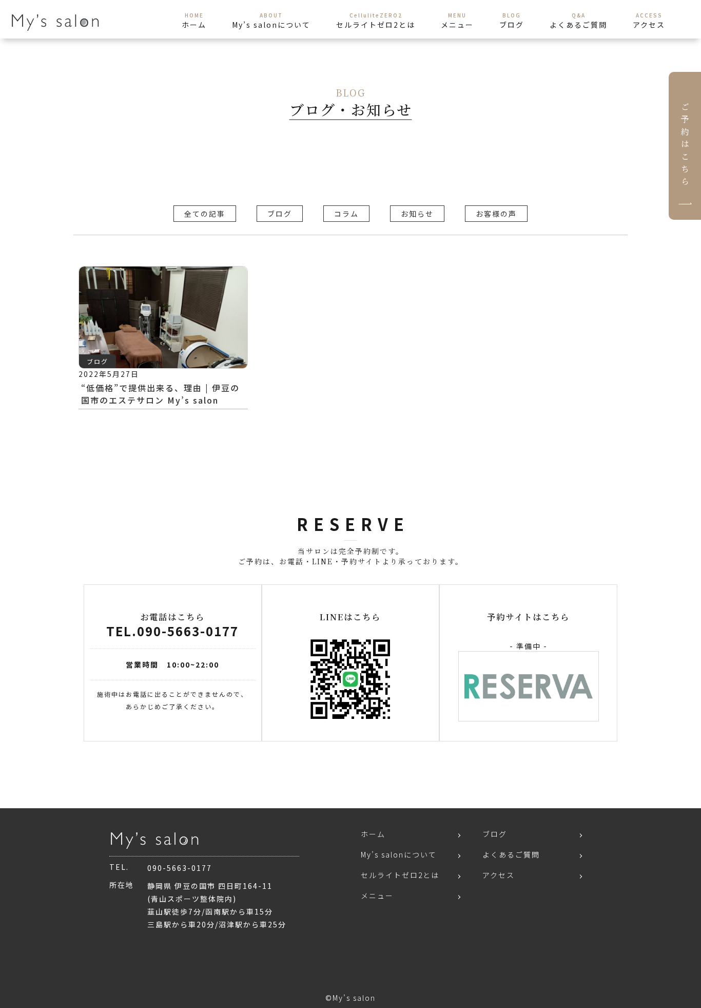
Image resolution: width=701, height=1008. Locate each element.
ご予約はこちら (685, 146)
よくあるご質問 (511, 854)
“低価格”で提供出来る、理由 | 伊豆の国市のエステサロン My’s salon (160, 394)
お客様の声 (496, 213)
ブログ (279, 213)
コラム (346, 213)
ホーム (373, 834)
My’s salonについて (399, 854)
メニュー (377, 895)
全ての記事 (204, 213)
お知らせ (417, 213)
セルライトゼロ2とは (400, 875)
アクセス (498, 875)
